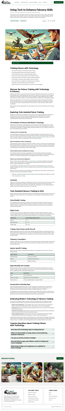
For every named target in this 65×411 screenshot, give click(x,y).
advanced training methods (32, 174)
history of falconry (24, 167)
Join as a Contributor (33, 2)
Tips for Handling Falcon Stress (52, 377)
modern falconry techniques (32, 144)
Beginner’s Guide (31, 394)
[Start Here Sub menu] (19, 2)
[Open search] (52, 2)
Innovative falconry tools (33, 161)
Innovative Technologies (14, 20)
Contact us (45, 2)
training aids (12, 155)
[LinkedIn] (52, 21)
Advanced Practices (32, 392)
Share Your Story (24, 2)
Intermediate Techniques (33, 398)
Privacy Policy (53, 406)
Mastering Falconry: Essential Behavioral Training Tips (30, 376)
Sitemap (57, 406)
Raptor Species (31, 401)
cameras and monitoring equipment (39, 136)
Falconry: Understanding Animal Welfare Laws (10, 377)
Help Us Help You (58, 2)
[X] (50, 21)
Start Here (17, 2)
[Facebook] (48, 21)
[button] (32, 329)
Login (60, 406)
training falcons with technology (29, 186)
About (40, 2)
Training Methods (23, 20)
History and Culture (32, 396)
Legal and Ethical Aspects (33, 399)
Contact (60, 358)
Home (50, 392)
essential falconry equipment (42, 167)
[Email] (54, 21)
